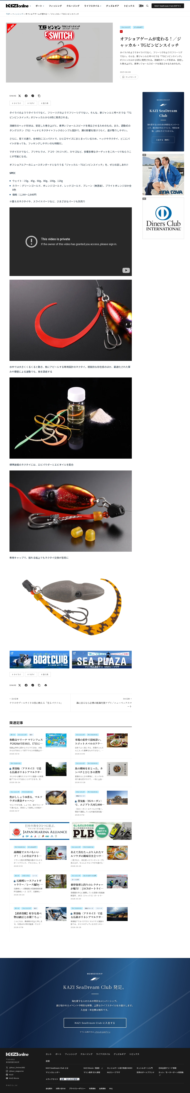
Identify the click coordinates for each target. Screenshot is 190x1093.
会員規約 (102, 1088)
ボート (39, 5)
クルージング (72, 5)
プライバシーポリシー (77, 1088)
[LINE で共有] (32, 96)
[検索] (147, 5)
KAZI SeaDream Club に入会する (95, 1022)
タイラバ (17, 103)
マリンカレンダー (53, 1072)
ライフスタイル (91, 5)
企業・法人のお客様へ (70, 1079)
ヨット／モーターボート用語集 (171, 1072)
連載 (141, 5)
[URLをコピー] (39, 96)
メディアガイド (52, 1079)
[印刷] (45, 685)
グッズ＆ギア (112, 5)
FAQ (111, 1088)
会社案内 (49, 1088)
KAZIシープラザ (113, 1072)
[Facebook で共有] (26, 96)
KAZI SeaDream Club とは (57, 1068)
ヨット (25, 5)
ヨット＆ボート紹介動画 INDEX (119, 1068)
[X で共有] (19, 96)
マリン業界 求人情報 (92, 1072)
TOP (8, 14)
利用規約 (92, 1088)
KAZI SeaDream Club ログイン (168, 6)
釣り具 (45, 103)
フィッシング (55, 5)
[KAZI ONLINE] (17, 1054)
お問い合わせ (61, 1088)
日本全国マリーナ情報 (167, 1068)
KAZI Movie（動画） (92, 1068)
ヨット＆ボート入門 (145, 1068)
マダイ (32, 103)
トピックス (129, 5)
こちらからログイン (102, 1032)
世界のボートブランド (145, 1072)
